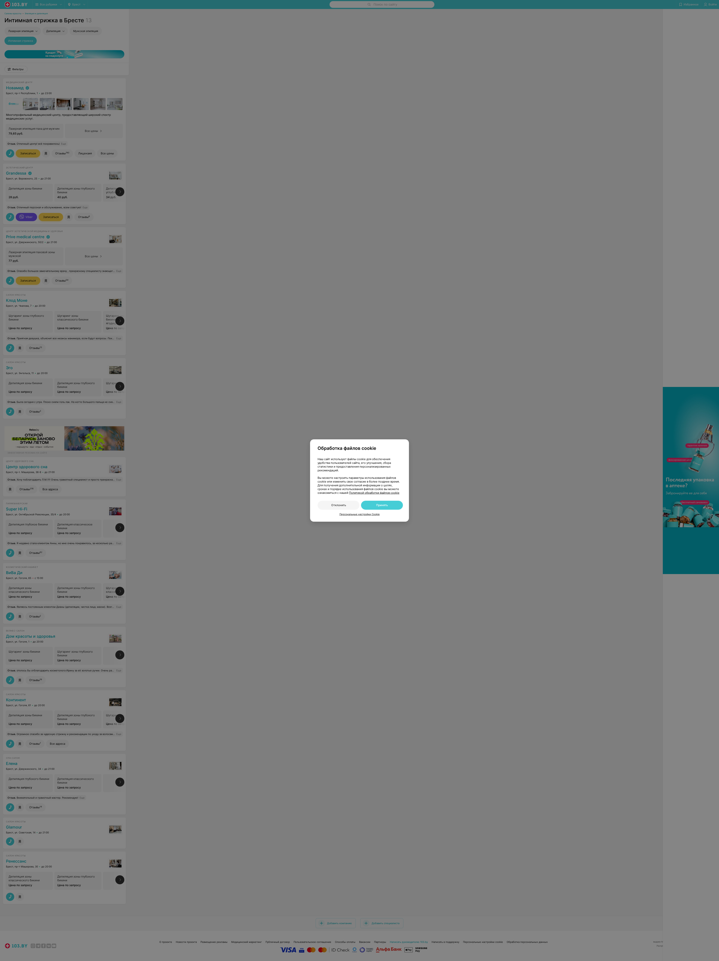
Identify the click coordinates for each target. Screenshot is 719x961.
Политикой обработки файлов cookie (374, 493)
